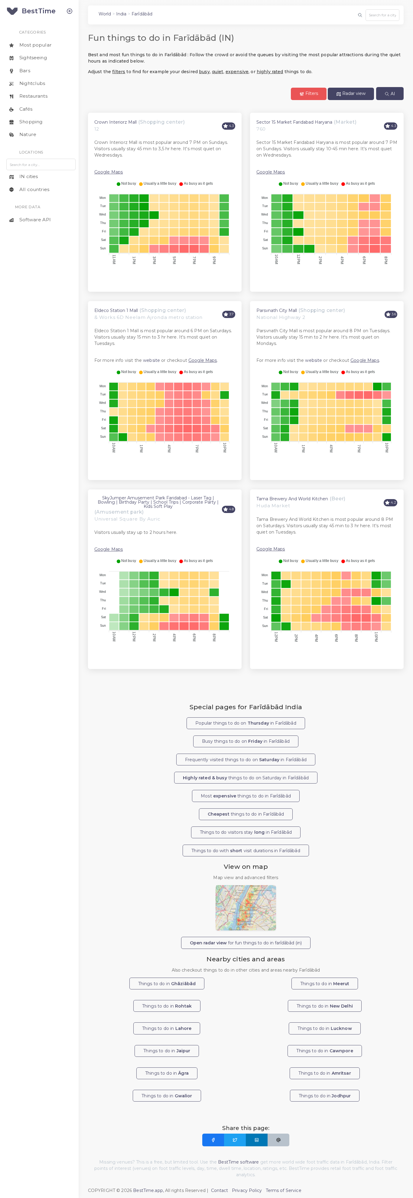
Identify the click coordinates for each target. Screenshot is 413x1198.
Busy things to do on (246, 741)
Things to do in (167, 983)
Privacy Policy (247, 1190)
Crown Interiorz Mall (115, 122)
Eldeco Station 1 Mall (116, 310)
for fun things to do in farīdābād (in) (246, 943)
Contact (219, 1190)
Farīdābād (142, 14)
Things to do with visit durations (245, 850)
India (121, 14)
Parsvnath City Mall (276, 310)
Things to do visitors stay (246, 832)
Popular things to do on (245, 723)
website (151, 360)
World (105, 14)
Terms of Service (283, 1190)
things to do (246, 814)
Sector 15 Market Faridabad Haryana (294, 122)
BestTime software (238, 1162)
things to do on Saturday (246, 778)
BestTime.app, (148, 1190)
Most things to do (246, 796)
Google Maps (108, 172)
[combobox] (382, 15)
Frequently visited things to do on (246, 759)
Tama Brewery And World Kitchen (292, 499)
